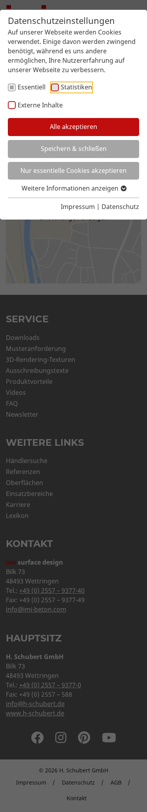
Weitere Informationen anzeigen (71, 188)
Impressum (78, 206)
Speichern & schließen (74, 148)
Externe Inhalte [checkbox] (40, 105)
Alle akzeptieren (73, 126)
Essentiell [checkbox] (31, 87)
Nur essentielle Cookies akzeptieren (73, 170)
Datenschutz (120, 206)
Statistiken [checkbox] (76, 87)
